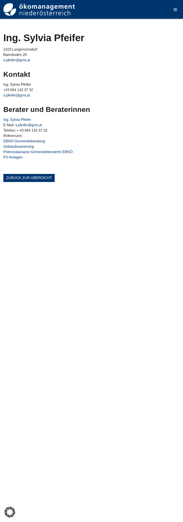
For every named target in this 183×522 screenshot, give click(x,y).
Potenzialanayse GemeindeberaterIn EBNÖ (38, 152)
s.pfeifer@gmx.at (16, 60)
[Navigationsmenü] (175, 9)
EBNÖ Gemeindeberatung (24, 141)
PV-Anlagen (13, 157)
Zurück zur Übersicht (29, 178)
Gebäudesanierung (18, 146)
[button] (10, 512)
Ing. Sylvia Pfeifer (17, 120)
